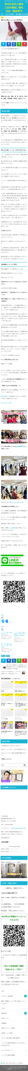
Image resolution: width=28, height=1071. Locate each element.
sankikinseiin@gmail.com (18, 828)
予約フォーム (5, 1018)
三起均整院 (19, 446)
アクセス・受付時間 (9, 14)
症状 (2, 17)
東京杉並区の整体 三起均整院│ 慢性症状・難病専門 (14, 7)
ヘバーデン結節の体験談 (8, 1055)
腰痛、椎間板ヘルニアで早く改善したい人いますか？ (13, 1002)
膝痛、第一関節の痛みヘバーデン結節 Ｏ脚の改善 (6, 645)
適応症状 (3, 1013)
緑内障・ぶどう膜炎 (7, 1033)
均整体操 (3, 396)
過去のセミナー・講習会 (8, 1028)
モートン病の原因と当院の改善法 (10, 1038)
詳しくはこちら (5, 402)
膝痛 (8, 655)
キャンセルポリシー (7, 1050)
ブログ (3, 1008)
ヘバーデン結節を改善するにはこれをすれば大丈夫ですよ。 (13, 1044)
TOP (2, 14)
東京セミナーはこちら (16, 502)
